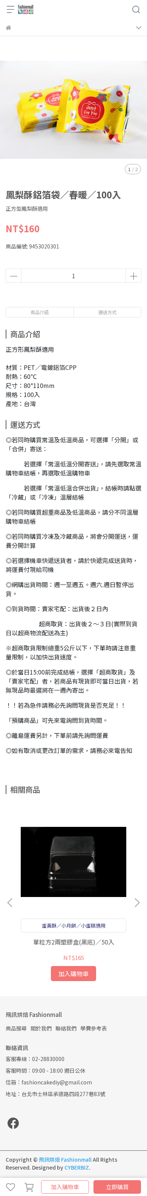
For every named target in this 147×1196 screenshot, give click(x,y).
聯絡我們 (66, 1028)
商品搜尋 (16, 1028)
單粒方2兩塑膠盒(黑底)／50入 (73, 942)
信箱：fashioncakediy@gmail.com (49, 1082)
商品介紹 (40, 312)
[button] (136, 902)
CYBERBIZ (76, 1167)
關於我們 (41, 1028)
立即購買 (117, 1187)
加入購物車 (65, 1187)
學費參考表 (93, 1028)
